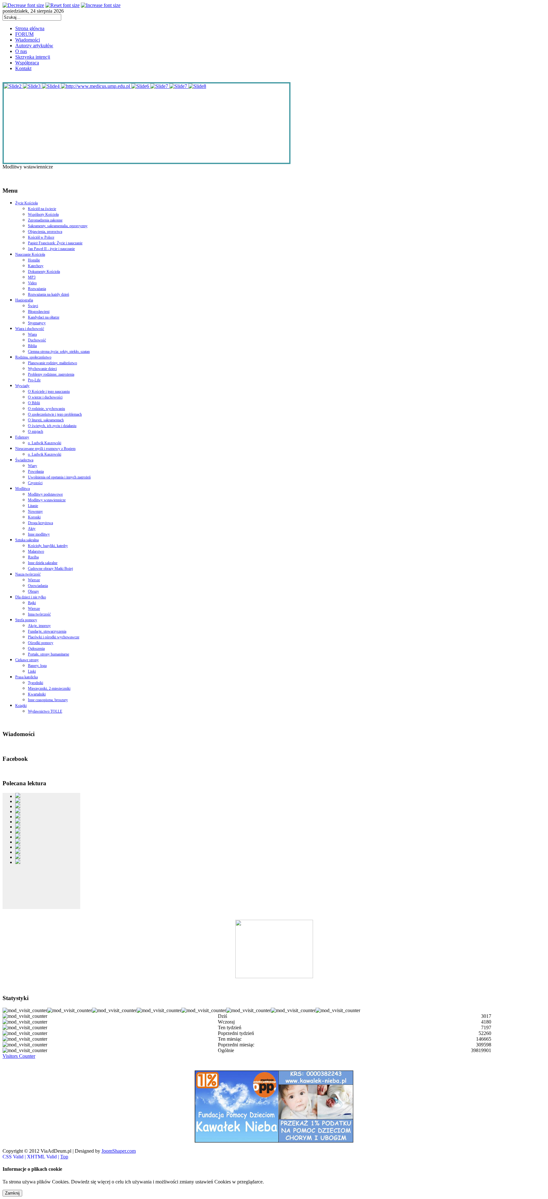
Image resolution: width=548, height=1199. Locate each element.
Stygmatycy (37, 323)
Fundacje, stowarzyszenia (47, 631)
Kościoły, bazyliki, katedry (48, 546)
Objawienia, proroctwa (45, 231)
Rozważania (37, 289)
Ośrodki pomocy (40, 643)
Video (32, 283)
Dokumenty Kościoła (44, 271)
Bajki (32, 603)
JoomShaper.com (118, 1151)
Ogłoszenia (36, 648)
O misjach (35, 431)
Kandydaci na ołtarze (43, 317)
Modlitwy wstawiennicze (47, 500)
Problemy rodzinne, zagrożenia (51, 374)
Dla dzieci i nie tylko (30, 597)
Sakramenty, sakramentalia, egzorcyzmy (58, 226)
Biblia (32, 346)
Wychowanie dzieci (42, 368)
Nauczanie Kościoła (30, 254)
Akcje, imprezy (39, 625)
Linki (32, 671)
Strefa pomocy (26, 620)
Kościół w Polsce (41, 237)
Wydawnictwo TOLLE (45, 711)
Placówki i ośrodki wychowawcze (53, 637)
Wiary (32, 466)
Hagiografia (24, 300)
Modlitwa (22, 488)
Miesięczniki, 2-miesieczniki (49, 688)
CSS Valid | (15, 1156)
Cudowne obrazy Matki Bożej (50, 568)
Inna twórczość (39, 614)
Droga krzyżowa (40, 523)
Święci (33, 306)
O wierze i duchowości (45, 397)
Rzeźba (33, 557)
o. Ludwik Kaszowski (44, 443)
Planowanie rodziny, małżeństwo (52, 363)
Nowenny (35, 511)
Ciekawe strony (27, 660)
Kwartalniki (37, 694)
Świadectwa (24, 460)
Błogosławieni (38, 311)
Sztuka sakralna (27, 540)
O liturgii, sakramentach (46, 420)
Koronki (34, 517)
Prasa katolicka (26, 677)
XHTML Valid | (43, 1156)
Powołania (36, 471)
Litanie (33, 506)
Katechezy (35, 266)
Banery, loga (37, 665)
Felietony (22, 437)
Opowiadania (38, 585)
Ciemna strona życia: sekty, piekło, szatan (59, 351)
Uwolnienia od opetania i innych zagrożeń (59, 477)
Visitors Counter (19, 1056)
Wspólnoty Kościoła (43, 214)
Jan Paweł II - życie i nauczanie (51, 249)
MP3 (32, 277)
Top (64, 1156)
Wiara (32, 334)
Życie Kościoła (26, 203)
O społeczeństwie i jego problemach (55, 414)
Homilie (34, 260)
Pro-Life (34, 380)
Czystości (35, 483)
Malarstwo (36, 551)
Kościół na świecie (42, 209)
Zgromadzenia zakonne (45, 220)
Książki (21, 705)
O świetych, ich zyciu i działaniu (52, 426)
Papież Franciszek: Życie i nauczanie (55, 243)
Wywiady (22, 386)
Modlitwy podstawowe (45, 494)
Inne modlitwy (39, 534)
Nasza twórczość (28, 574)
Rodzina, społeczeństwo (33, 357)
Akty (32, 528)
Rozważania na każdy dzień (48, 294)
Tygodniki (35, 683)
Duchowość (37, 340)
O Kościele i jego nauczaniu (49, 391)
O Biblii (34, 403)
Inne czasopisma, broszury (48, 700)
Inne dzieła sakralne (42, 563)
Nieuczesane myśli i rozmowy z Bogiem (45, 448)
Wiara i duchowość (29, 328)
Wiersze (34, 580)
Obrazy (33, 591)
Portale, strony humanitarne (48, 654)
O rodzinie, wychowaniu (46, 408)
